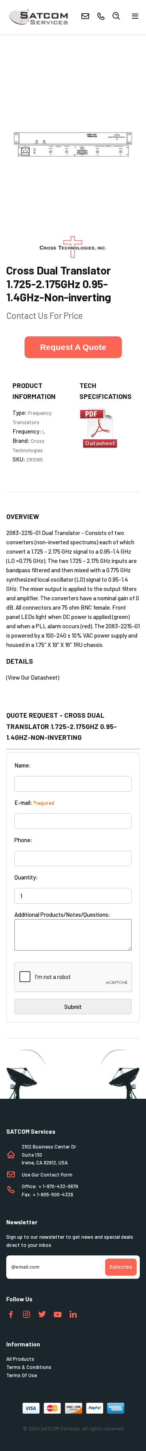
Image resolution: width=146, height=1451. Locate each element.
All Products (20, 1359)
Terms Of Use (21, 1375)
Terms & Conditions (28, 1367)
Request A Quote (73, 347)
